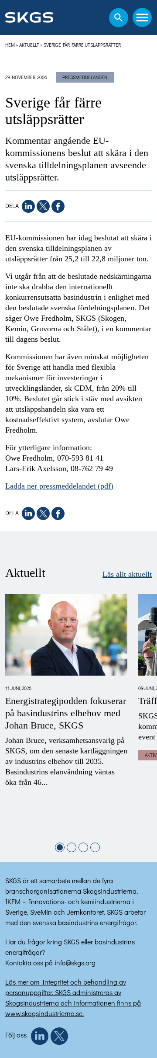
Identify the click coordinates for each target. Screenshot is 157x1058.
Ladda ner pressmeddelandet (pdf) (59, 486)
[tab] (60, 847)
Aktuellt (29, 45)
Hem (10, 45)
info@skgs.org (75, 962)
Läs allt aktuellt (127, 574)
